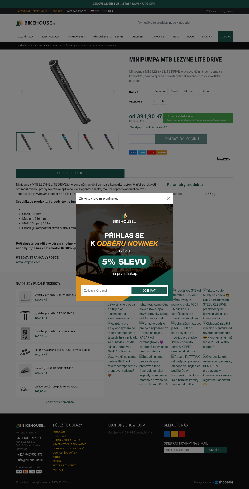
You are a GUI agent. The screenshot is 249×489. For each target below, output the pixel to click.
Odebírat (149, 290)
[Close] (168, 198)
